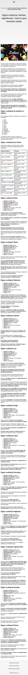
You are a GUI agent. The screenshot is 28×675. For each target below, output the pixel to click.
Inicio (2, 8)
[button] (14, 2)
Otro (6, 8)
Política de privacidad (14, 668)
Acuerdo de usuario (14, 665)
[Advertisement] (14, 34)
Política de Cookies (14, 663)
